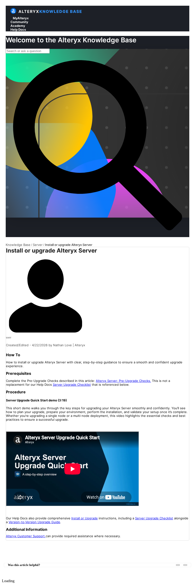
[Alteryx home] (13, 13)
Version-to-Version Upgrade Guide (34, 522)
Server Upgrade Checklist (72, 384)
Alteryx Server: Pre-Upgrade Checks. (123, 381)
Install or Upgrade (84, 518)
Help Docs (18, 29)
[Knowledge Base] (51, 13)
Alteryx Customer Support (26, 536)
